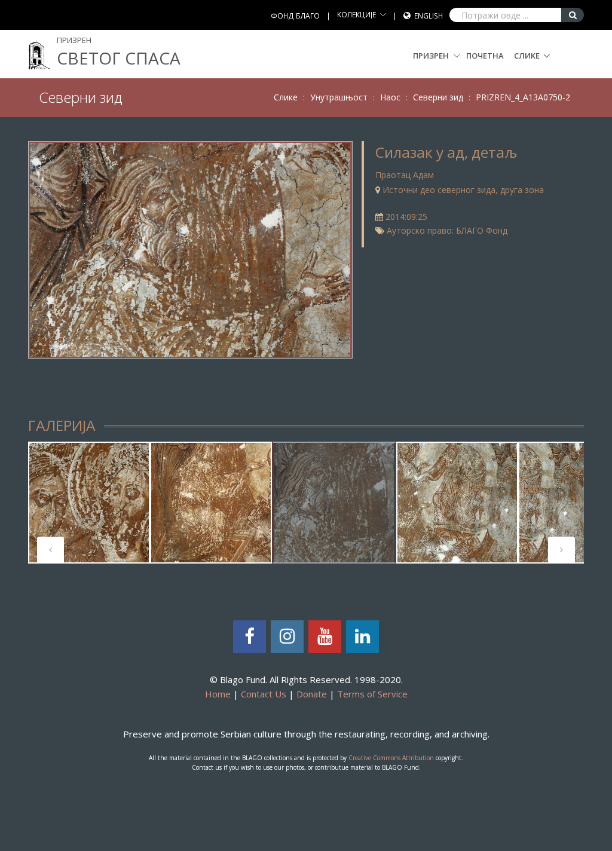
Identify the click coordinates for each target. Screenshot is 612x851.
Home (218, 694)
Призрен (432, 55)
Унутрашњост (339, 97)
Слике (527, 55)
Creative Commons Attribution (391, 758)
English (428, 16)
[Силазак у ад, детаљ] (190, 248)
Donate (311, 694)
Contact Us (263, 694)
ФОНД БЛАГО (295, 16)
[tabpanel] (89, 503)
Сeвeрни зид (438, 97)
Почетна (485, 55)
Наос (390, 97)
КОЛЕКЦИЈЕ (356, 15)
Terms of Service (372, 694)
